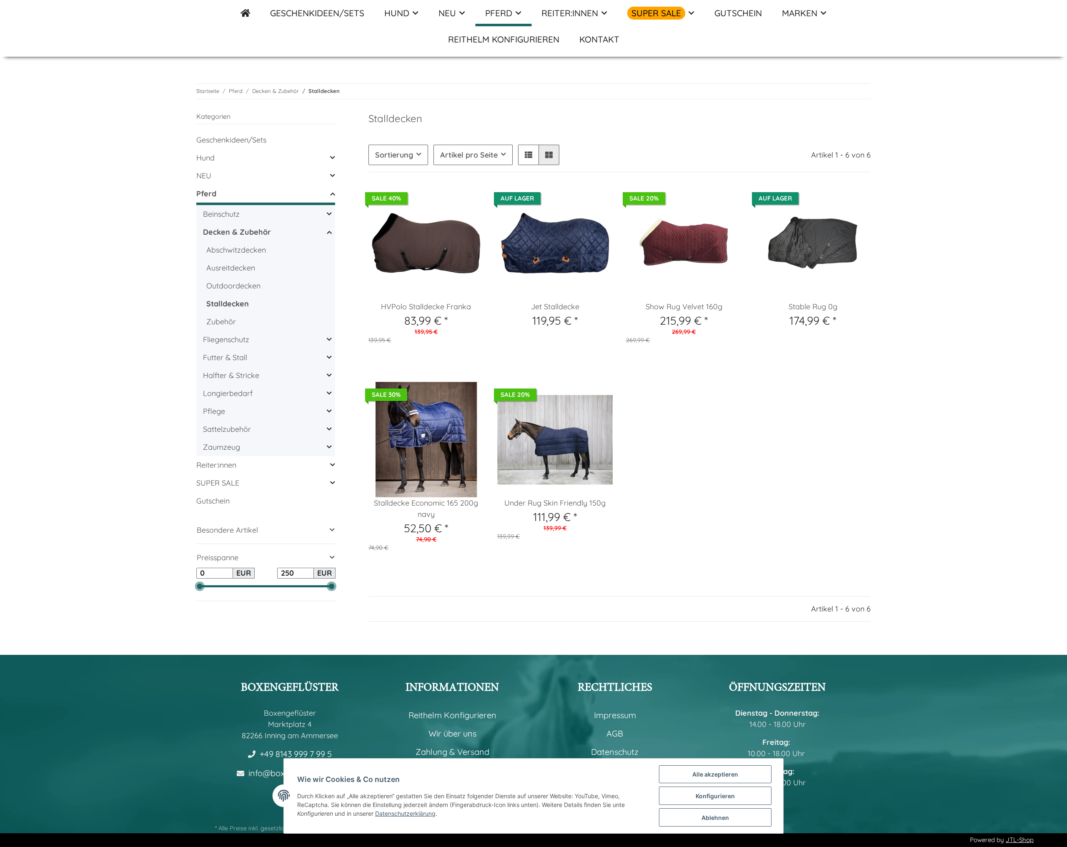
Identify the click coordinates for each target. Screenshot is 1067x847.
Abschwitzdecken (236, 250)
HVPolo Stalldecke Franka (426, 306)
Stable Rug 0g (813, 306)
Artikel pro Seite (469, 155)
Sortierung (394, 155)
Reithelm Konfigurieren (503, 39)
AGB (614, 733)
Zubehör (221, 321)
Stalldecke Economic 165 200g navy (426, 508)
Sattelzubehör (227, 429)
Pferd (206, 193)
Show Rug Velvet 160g (684, 306)
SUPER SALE (217, 483)
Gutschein (213, 501)
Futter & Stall (225, 357)
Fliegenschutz (226, 339)
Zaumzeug (221, 447)
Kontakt (599, 39)
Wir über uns (452, 733)
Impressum (615, 715)
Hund (205, 158)
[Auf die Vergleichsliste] (448, 396)
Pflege (214, 411)
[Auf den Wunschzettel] (470, 396)
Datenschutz (615, 752)
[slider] (200, 586)
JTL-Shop (1020, 840)
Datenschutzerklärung (405, 813)
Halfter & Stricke (231, 375)
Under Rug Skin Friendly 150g (555, 503)
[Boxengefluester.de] (245, 13)
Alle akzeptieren (715, 774)
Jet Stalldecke (555, 306)
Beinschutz (221, 214)
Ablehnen (715, 817)
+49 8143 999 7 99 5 (296, 754)
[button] (528, 155)
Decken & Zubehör (237, 232)
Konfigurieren (715, 795)
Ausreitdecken (230, 268)
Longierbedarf (228, 393)
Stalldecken (227, 303)
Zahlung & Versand (452, 752)
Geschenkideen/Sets (231, 140)
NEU (203, 175)
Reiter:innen (216, 465)
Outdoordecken (233, 286)
